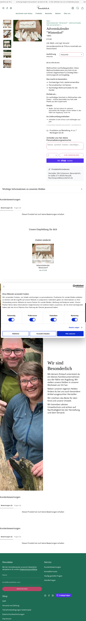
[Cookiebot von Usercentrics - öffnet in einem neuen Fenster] (74, 286)
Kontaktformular (50, 571)
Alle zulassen (70, 334)
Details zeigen (74, 327)
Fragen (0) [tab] (17, 208)
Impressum (6, 619)
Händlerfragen (50, 580)
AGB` (4, 601)
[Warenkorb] (82, 8)
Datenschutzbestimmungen (13, 614)
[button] (77, 8)
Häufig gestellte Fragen (53, 576)
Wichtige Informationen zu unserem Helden (23, 189)
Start (48, 21)
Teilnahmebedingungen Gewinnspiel (16, 610)
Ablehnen (15, 334)
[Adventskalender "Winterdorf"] (43, 253)
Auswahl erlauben (43, 334)
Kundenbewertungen (52, 567)
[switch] (32, 319)
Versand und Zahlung (10, 605)
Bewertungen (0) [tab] (6, 208)
